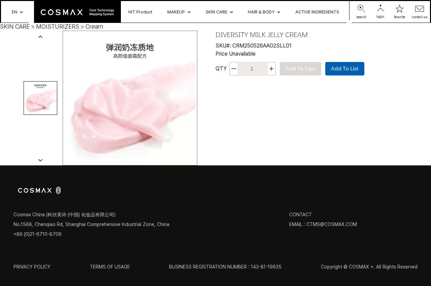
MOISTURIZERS (57, 26)
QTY (221, 68)
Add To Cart (301, 68)
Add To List (345, 68)
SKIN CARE (15, 26)
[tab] (40, 98)
